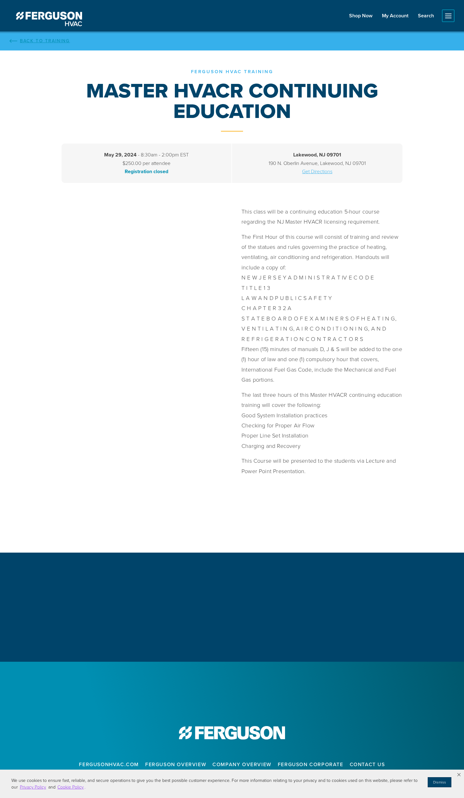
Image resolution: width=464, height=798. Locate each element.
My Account (395, 15)
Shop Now (360, 15)
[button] (459, 774)
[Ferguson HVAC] (49, 19)
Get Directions (317, 171)
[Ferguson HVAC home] (232, 733)
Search (426, 15)
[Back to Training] (232, 41)
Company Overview (241, 764)
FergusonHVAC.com (109, 764)
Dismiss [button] (439, 782)
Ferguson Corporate (310, 764)
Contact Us (367, 764)
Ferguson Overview (175, 764)
